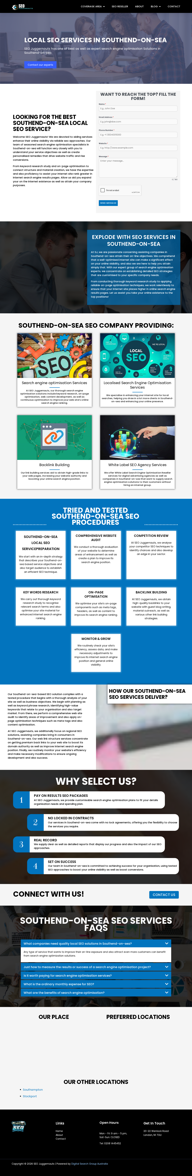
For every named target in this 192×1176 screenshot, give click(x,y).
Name (102, 104)
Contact (174, 6)
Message (104, 156)
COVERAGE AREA (91, 6)
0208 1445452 (112, 1143)
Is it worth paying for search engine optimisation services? (68, 976)
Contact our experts (40, 65)
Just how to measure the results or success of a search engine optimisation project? (87, 967)
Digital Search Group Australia (89, 1163)
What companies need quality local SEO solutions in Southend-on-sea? (78, 944)
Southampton (33, 1090)
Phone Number (106, 130)
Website (103, 143)
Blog (154, 6)
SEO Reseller (120, 6)
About (139, 6)
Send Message (108, 203)
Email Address (106, 117)
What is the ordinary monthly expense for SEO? (59, 984)
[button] (96, 943)
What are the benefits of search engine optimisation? (64, 993)
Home (59, 1131)
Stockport (30, 1096)
